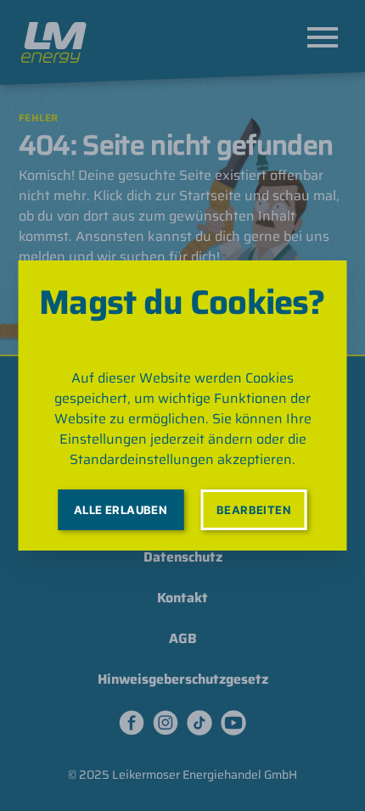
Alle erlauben (120, 510)
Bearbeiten (253, 510)
